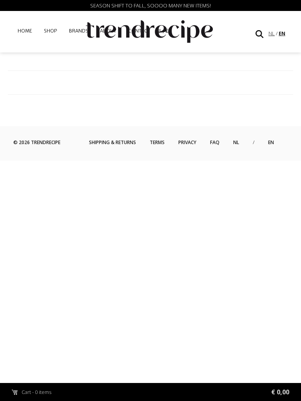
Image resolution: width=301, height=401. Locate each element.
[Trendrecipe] (150, 32)
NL (271, 33)
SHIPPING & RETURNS (112, 142)
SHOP (50, 31)
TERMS (157, 142)
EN (282, 33)
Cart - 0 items (155, 392)
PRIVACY (187, 142)
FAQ (214, 142)
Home (25, 31)
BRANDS (78, 31)
